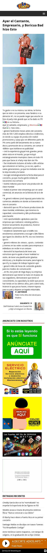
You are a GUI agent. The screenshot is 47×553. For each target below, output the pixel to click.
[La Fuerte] (23, 9)
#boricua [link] (34, 125)
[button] (43, 13)
